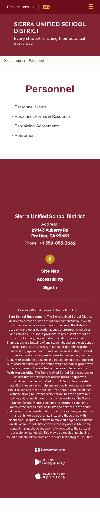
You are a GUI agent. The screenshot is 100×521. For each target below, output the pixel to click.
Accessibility (50, 279)
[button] (20, 7)
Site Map (50, 271)
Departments (13, 60)
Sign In (50, 287)
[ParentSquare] (50, 449)
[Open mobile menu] (90, 7)
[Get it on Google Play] (50, 462)
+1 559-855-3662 (58, 243)
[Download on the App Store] (50, 476)
